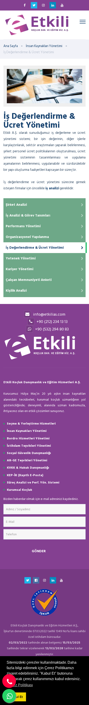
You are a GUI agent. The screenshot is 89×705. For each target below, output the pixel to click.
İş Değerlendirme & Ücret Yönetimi (35, 248)
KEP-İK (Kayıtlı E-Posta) (25, 475)
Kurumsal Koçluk (19, 489)
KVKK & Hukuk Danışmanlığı (28, 467)
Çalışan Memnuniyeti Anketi (29, 280)
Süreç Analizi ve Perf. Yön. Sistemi (33, 482)
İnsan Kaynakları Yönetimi (44, 46)
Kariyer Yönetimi (19, 269)
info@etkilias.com (49, 314)
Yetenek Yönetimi (21, 258)
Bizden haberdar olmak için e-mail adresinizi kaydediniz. (40, 499)
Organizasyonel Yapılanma (27, 237)
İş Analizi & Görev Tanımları (28, 215)
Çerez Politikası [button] (20, 685)
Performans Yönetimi (23, 226)
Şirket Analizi (16, 205)
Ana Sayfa (10, 46)
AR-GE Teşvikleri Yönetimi (27, 460)
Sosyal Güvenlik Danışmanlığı (29, 453)
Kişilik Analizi (16, 290)
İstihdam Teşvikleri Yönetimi (29, 445)
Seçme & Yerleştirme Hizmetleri (31, 423)
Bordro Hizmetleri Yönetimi (28, 438)
